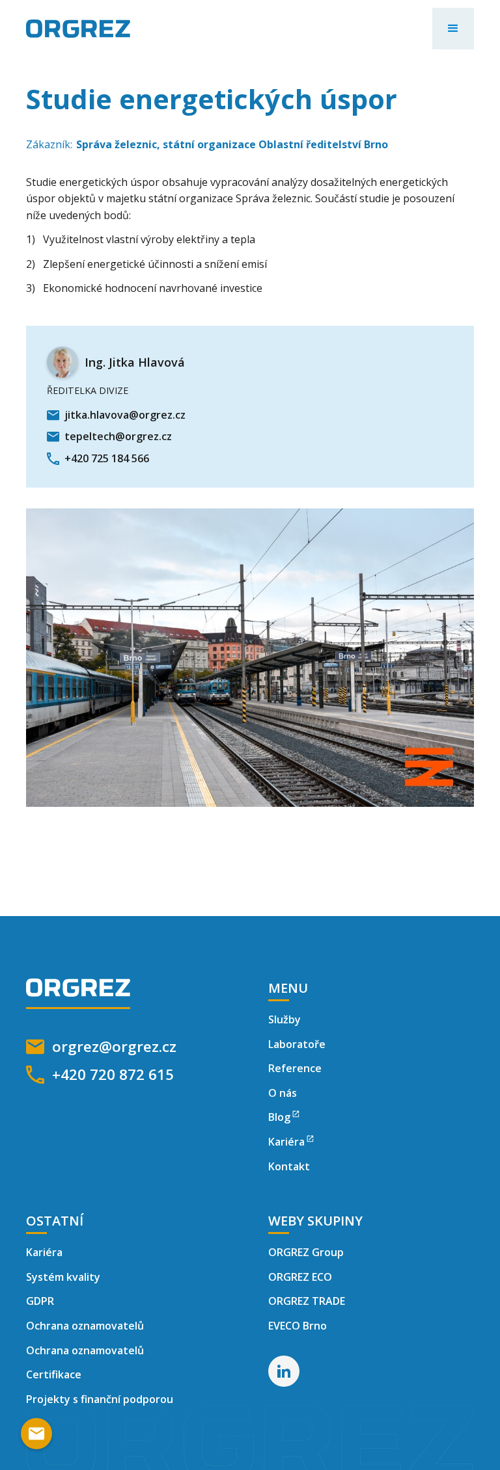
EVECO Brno (297, 1326)
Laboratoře (297, 1044)
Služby (284, 1019)
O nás (282, 1093)
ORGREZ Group (306, 1252)
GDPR (40, 1301)
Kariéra (44, 1252)
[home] (78, 29)
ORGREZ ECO (300, 1277)
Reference (295, 1068)
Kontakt (289, 1166)
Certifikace (53, 1374)
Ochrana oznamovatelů (85, 1326)
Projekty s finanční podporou (99, 1399)
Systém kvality (63, 1277)
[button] (453, 28)
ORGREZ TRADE (306, 1301)
